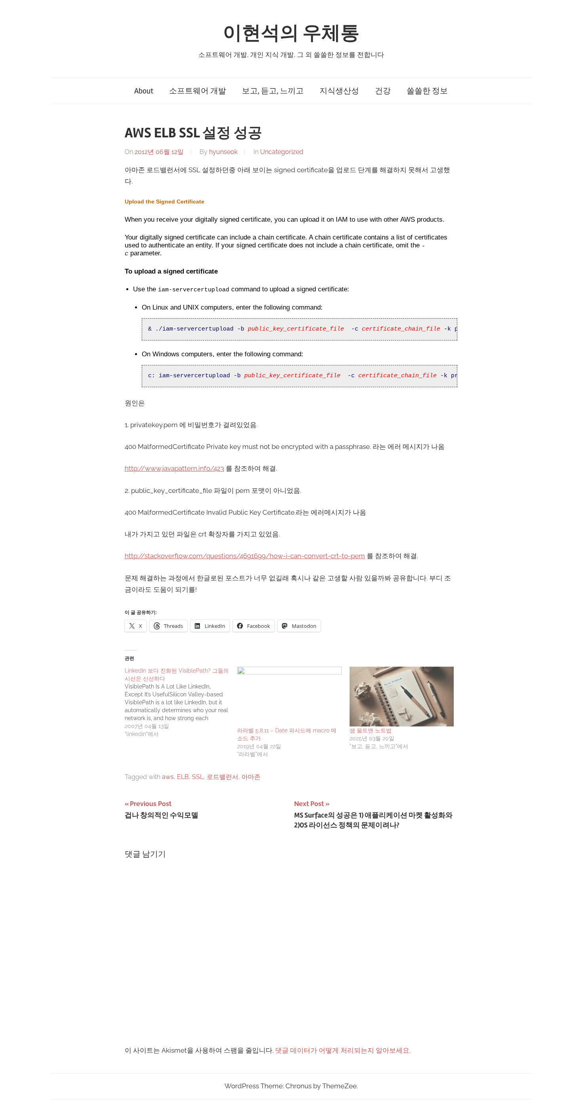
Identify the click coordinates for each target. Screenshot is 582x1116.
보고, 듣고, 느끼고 (273, 91)
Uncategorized (281, 152)
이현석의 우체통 (291, 33)
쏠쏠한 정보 (427, 91)
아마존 (251, 777)
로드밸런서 (222, 777)
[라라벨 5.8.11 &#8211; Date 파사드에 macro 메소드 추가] (289, 696)
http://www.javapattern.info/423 (174, 468)
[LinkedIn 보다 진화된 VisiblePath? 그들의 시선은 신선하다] (181, 702)
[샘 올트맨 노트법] (402, 696)
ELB (183, 777)
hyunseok (223, 152)
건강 (383, 91)
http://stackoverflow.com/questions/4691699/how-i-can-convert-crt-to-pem (245, 556)
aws (168, 777)
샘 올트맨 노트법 (371, 730)
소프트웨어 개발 (197, 91)
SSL (198, 777)
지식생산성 (339, 91)
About (143, 91)
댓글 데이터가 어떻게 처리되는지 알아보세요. (343, 1050)
